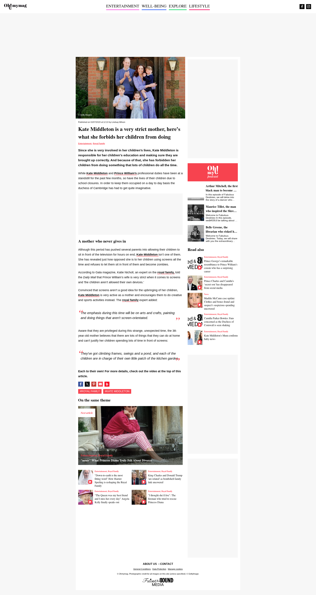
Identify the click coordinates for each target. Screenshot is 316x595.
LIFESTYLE (199, 6)
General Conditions (142, 569)
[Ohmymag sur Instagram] (308, 6)
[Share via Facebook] (80, 384)
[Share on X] (87, 384)
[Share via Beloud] (107, 384)
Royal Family (99, 143)
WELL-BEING (154, 6)
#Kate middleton (117, 391)
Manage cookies (175, 569)
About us (150, 564)
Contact (166, 564)
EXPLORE (178, 6)
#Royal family (90, 391)
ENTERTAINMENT (122, 6)
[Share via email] (100, 384)
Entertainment (85, 143)
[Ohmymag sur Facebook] (302, 6)
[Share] (93, 384)
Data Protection (159, 569)
